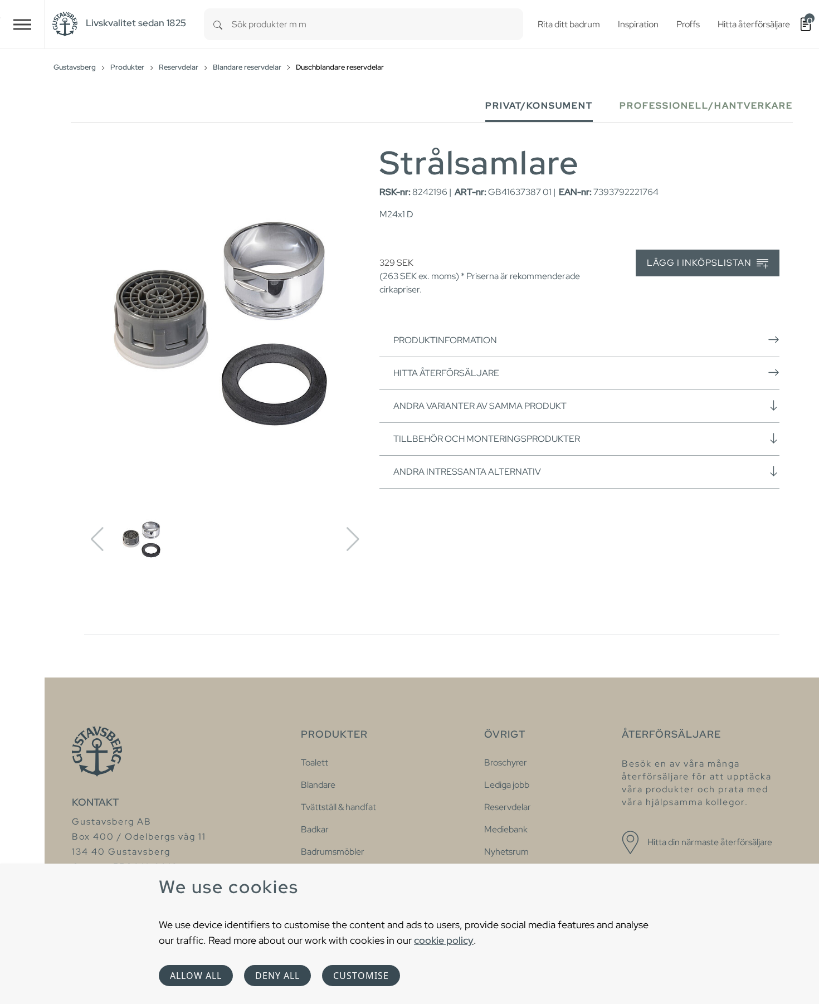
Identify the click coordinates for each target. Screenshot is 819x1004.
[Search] (218, 24)
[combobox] (377, 24)
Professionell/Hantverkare (706, 105)
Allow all (196, 975)
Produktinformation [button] (445, 340)
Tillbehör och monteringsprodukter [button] (486, 439)
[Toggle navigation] (22, 24)
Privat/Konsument (539, 105)
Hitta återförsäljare (446, 373)
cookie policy (444, 940)
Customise (361, 975)
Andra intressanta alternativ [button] (467, 471)
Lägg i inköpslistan (700, 263)
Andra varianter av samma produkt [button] (480, 406)
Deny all (277, 975)
